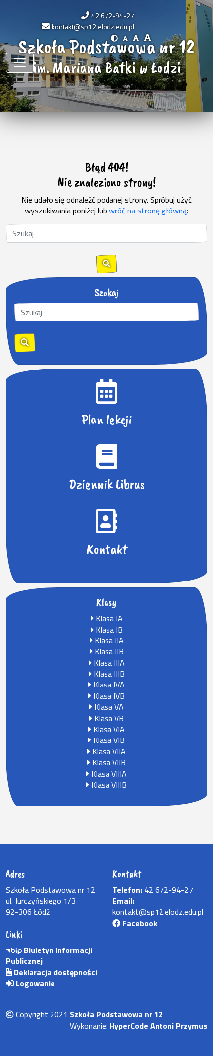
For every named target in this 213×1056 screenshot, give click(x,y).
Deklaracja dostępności (54, 972)
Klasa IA (108, 618)
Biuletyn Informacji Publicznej (49, 955)
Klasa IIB (108, 651)
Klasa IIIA (108, 663)
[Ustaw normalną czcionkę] (125, 38)
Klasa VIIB (108, 762)
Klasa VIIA (108, 751)
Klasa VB (108, 718)
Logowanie (34, 983)
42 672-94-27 (112, 15)
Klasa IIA (108, 640)
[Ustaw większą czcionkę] (136, 38)
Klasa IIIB (108, 674)
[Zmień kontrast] (114, 38)
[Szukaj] (24, 342)
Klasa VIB (108, 740)
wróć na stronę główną (148, 210)
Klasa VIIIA (108, 774)
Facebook (138, 923)
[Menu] (20, 63)
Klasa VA (108, 707)
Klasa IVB (108, 696)
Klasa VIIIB (108, 785)
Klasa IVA (108, 684)
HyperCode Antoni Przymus (158, 1026)
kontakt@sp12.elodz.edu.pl (93, 26)
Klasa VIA (108, 729)
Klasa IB (108, 629)
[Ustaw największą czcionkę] (147, 38)
